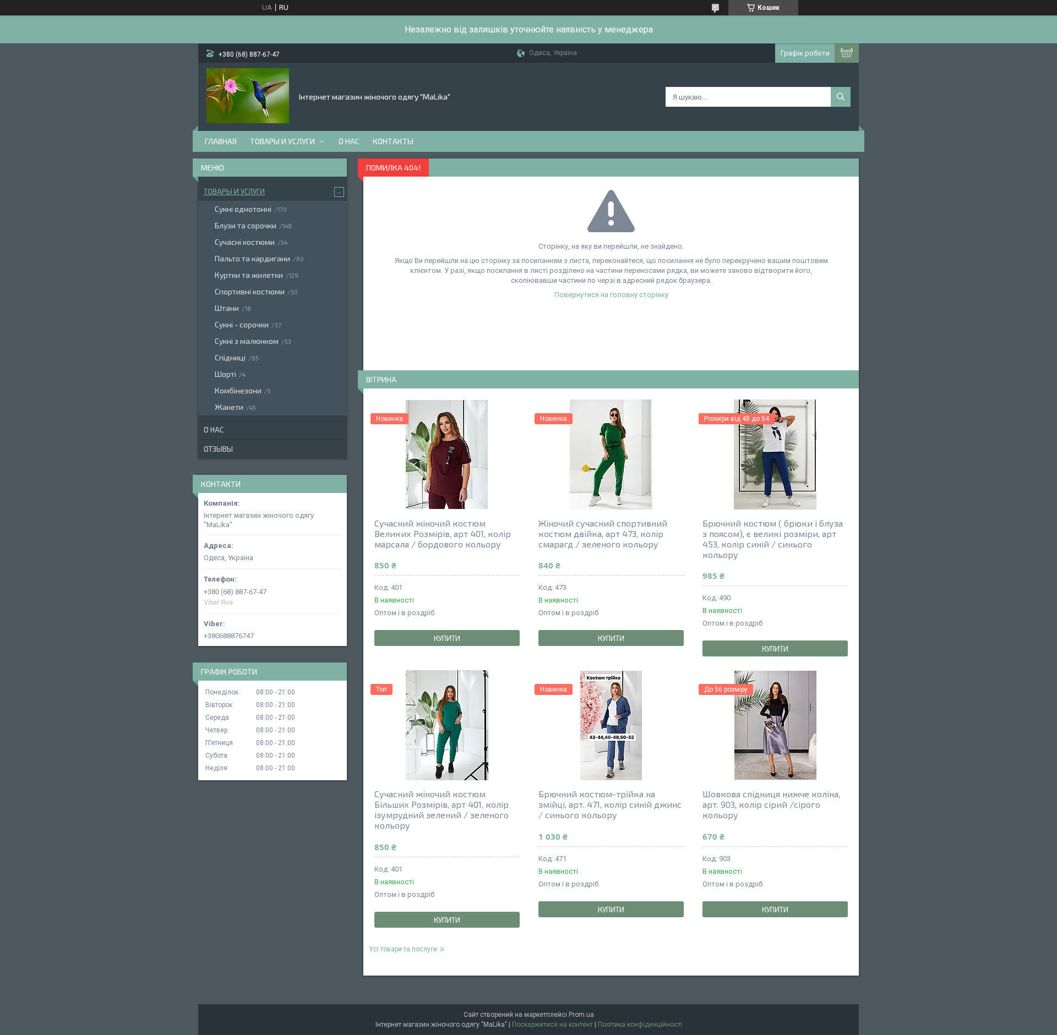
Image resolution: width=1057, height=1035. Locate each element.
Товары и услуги (282, 141)
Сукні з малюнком (247, 341)
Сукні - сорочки (242, 324)
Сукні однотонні (243, 208)
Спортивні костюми (250, 291)
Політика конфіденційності (640, 1024)
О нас (349, 141)
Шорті (225, 374)
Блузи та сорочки (245, 225)
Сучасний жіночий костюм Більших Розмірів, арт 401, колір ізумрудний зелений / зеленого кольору (441, 809)
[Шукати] (841, 97)
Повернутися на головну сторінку (611, 295)
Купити (447, 638)
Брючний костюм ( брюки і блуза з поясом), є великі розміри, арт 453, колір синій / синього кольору (772, 539)
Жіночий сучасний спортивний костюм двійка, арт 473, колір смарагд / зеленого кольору (602, 533)
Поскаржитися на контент (552, 1024)
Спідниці (230, 357)
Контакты (393, 141)
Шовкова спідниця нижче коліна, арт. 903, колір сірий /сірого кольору (771, 804)
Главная (221, 141)
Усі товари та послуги (403, 949)
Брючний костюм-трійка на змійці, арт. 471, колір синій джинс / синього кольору (610, 804)
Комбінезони (238, 390)
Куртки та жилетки (249, 275)
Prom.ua (581, 1014)
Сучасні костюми (245, 242)
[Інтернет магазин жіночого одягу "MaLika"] (247, 95)
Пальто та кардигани (252, 258)
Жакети (229, 407)
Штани (227, 308)
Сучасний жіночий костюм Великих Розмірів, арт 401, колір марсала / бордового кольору (442, 533)
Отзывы (218, 449)
